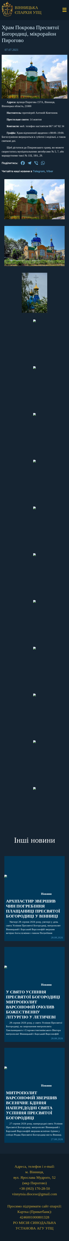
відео (34, 424)
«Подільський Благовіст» (34, 411)
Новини (46, 1085)
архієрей (34, 389)
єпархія (35, 399)
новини (35, 380)
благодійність (34, 433)
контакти (34, 453)
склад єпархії (34, 443)
